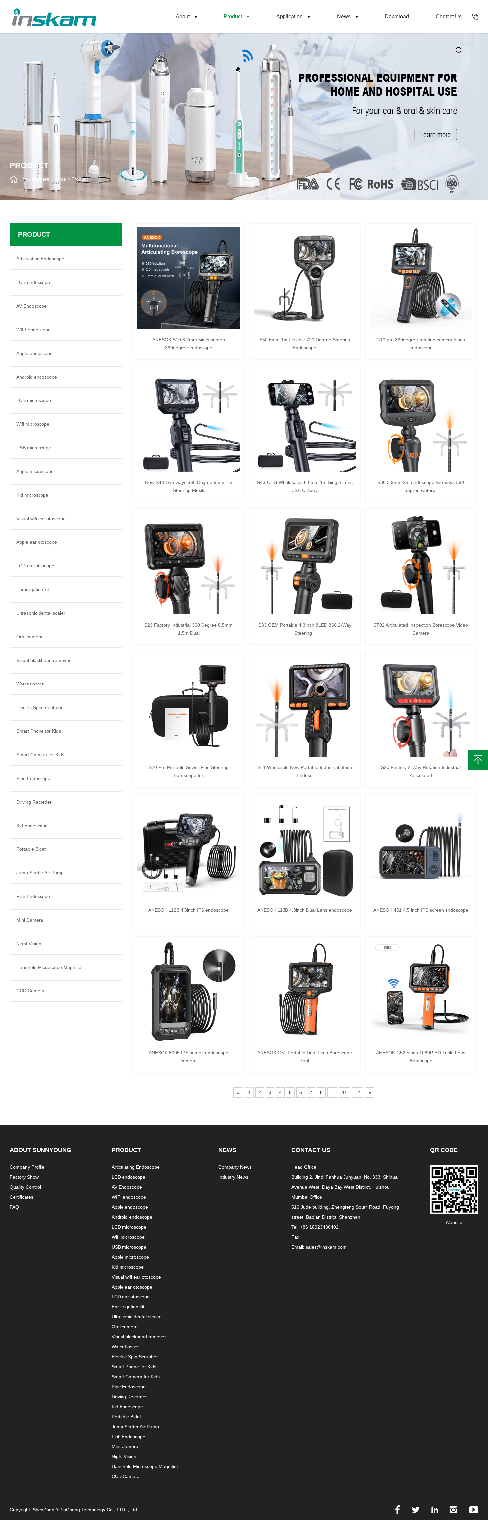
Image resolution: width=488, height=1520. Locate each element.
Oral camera (29, 636)
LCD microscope (33, 400)
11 (344, 1092)
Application (289, 16)
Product (233, 16)
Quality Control (25, 1187)
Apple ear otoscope (36, 542)
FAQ (14, 1207)
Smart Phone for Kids (38, 731)
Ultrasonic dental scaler (40, 613)
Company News (235, 1167)
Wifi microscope (32, 424)
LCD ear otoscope (35, 565)
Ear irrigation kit (32, 589)
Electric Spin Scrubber (39, 707)
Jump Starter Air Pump (40, 872)
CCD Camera (30, 990)
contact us (449, 16)
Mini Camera (29, 920)
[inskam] (93, 16)
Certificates (21, 1197)
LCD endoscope (33, 282)
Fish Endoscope (33, 896)
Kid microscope (32, 495)
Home (59, 179)
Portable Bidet (31, 849)
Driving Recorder (34, 802)
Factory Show (24, 1177)
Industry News (233, 1177)
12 (357, 1092)
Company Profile (27, 1167)
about (183, 16)
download (397, 16)
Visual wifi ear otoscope (41, 518)
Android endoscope (36, 377)
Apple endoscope (34, 353)
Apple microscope (35, 471)
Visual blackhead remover (43, 660)
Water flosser (30, 683)
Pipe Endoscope (33, 778)
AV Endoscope (31, 306)
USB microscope (33, 447)
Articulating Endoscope (40, 258)
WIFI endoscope (33, 329)
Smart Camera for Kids (40, 754)
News (344, 16)
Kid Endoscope (32, 825)
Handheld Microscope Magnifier (49, 967)
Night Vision (28, 943)
